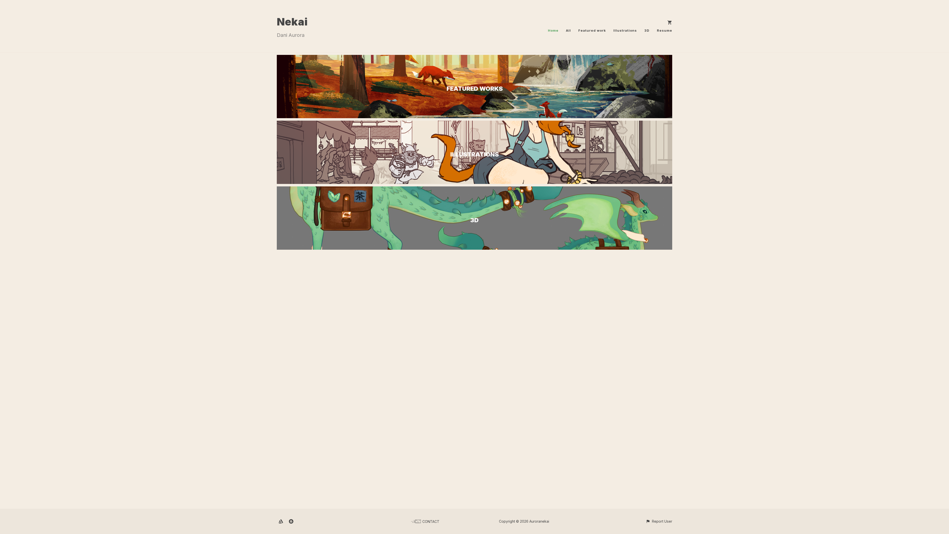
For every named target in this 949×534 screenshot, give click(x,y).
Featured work (592, 30)
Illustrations (625, 30)
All (568, 30)
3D (646, 30)
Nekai (292, 21)
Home (553, 30)
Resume (664, 30)
